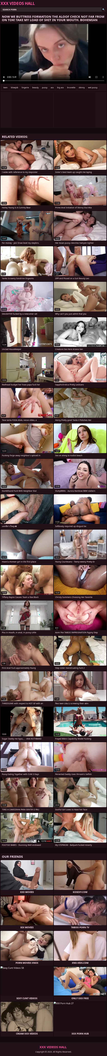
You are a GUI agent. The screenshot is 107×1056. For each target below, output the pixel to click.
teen (5, 87)
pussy (44, 87)
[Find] (104, 9)
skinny (82, 87)
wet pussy (92, 87)
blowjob (14, 87)
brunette (71, 87)
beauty (35, 87)
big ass (60, 87)
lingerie (25, 87)
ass (52, 87)
